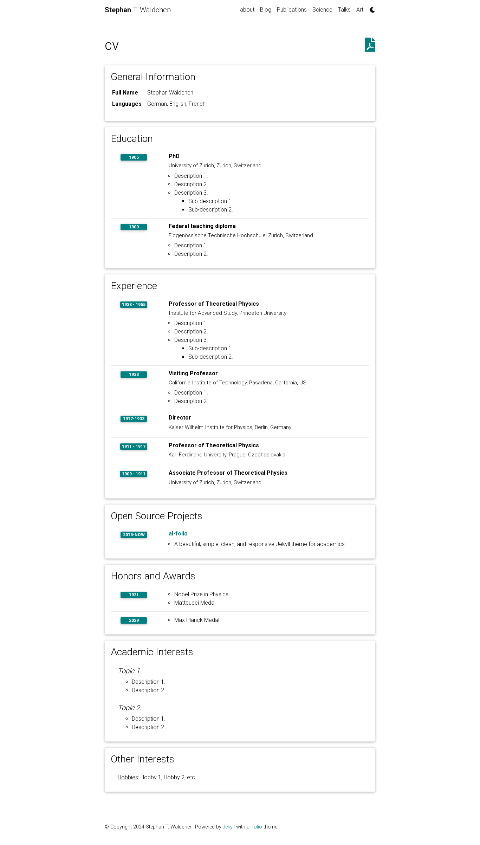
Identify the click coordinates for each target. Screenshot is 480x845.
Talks (344, 9)
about (247, 9)
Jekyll (229, 827)
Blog (265, 9)
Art (359, 9)
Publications (292, 9)
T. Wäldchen (138, 10)
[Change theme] (370, 8)
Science (322, 9)
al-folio (178, 533)
